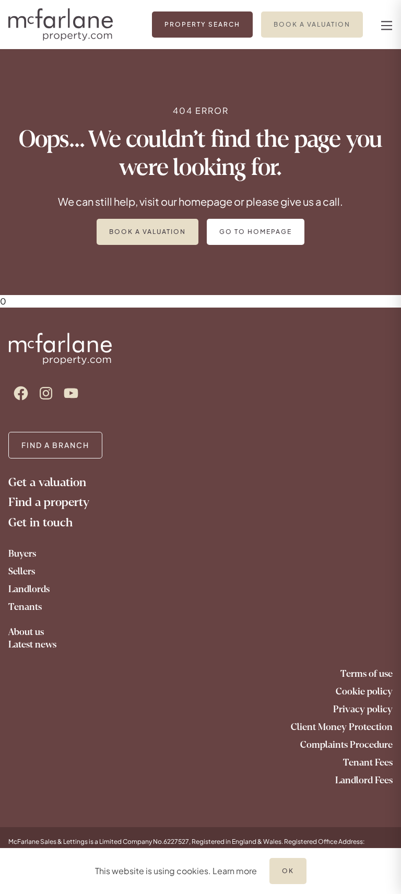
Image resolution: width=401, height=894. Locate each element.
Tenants (25, 607)
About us (26, 632)
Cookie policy (364, 691)
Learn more (235, 870)
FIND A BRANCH (55, 445)
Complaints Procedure (346, 744)
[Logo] (69, 24)
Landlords (29, 589)
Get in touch (40, 522)
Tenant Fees (368, 762)
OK (288, 871)
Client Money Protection (342, 727)
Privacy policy (363, 709)
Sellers (21, 571)
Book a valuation (147, 232)
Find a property (48, 502)
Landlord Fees (364, 780)
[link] (202, 24)
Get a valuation (47, 482)
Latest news (32, 644)
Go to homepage (255, 232)
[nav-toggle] (385, 24)
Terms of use (366, 673)
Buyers (22, 553)
